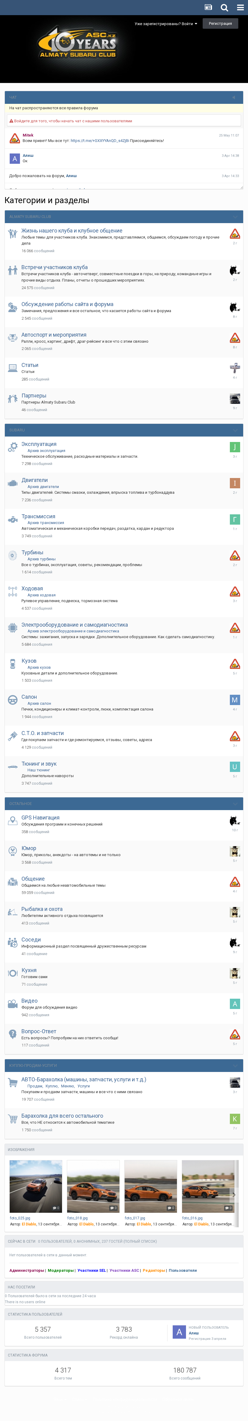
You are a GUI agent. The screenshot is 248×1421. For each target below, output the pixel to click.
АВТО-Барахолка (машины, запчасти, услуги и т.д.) (83, 1079)
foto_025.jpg (20, 1218)
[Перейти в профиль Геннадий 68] (235, 519)
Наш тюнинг (39, 770)
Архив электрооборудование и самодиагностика (73, 631)
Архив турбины (42, 559)
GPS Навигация (40, 817)
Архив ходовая (42, 595)
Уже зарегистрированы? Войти (165, 23)
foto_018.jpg (77, 1218)
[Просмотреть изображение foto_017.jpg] (150, 1186)
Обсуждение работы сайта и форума (67, 304)
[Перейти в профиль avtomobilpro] (235, 1004)
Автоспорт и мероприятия (53, 334)
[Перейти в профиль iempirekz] (235, 483)
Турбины (32, 552)
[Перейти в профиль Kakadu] (235, 1119)
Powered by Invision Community (124, 1412)
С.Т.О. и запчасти (42, 733)
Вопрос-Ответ (38, 1031)
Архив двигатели (43, 486)
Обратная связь (178, 1399)
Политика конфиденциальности (125, 1399)
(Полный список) (140, 1241)
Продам (35, 1086)
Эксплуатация (39, 444)
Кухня (29, 970)
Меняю (67, 1086)
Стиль (78, 1399)
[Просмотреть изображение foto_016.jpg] (208, 1186)
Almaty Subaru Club (30, 216)
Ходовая (32, 588)
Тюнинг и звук (39, 763)
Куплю (52, 1086)
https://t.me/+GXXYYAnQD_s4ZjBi (100, 140)
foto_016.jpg (192, 1218)
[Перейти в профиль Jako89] (235, 447)
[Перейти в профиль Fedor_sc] (235, 399)
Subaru (17, 430)
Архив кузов (39, 667)
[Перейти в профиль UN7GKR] (235, 767)
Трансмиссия (38, 516)
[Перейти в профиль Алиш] (179, 1332)
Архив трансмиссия (46, 522)
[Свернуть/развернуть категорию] (236, 217)
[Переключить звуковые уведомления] (236, 98)
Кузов (29, 661)
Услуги (83, 1086)
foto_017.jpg (135, 1218)
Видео (29, 1000)
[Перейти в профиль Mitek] (235, 234)
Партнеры (34, 395)
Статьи (29, 365)
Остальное (20, 803)
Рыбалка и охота (42, 909)
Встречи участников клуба (54, 267)
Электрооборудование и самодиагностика (74, 624)
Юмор (28, 848)
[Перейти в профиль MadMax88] (235, 851)
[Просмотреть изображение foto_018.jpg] (93, 1186)
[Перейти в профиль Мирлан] (235, 700)
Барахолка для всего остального (62, 1116)
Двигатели (34, 480)
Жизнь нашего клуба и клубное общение (71, 230)
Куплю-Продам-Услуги (33, 1065)
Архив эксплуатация (46, 450)
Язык (59, 1399)
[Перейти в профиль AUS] (235, 270)
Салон (29, 697)
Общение (33, 878)
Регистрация (220, 23)
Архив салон (39, 703)
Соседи (31, 939)
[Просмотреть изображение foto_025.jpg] (35, 1186)
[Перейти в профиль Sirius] (235, 368)
